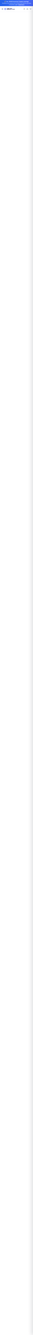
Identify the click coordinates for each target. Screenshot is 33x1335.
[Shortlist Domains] (30, 9)
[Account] (24, 9)
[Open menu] (2, 9)
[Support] (27, 9)
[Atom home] (9, 9)
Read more (21, 4)
